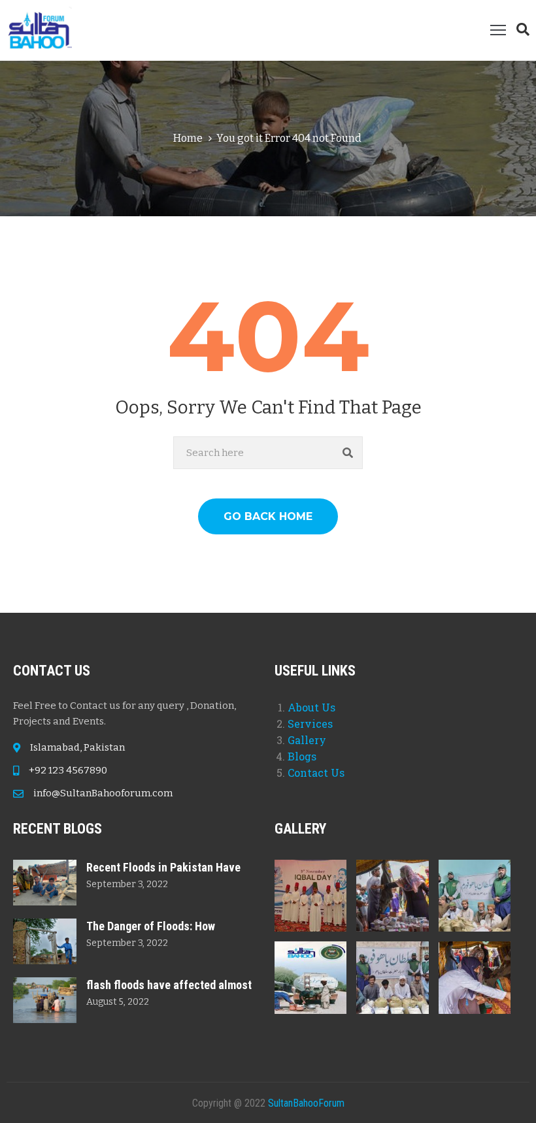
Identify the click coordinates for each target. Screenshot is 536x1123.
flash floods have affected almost (169, 985)
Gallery (307, 740)
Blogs (302, 756)
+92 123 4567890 (68, 770)
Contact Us (316, 772)
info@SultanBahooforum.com (103, 793)
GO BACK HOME (268, 516)
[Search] (348, 452)
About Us (311, 707)
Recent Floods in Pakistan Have (163, 867)
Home (188, 138)
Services (310, 723)
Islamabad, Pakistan (77, 747)
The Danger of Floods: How (150, 926)
